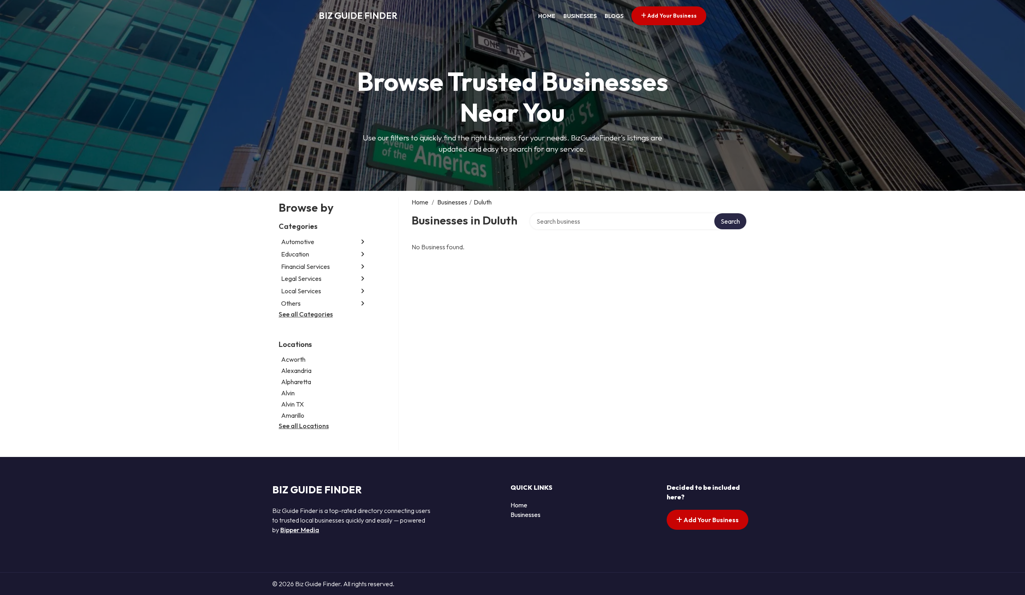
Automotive (297, 242)
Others (291, 303)
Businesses (580, 16)
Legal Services (301, 278)
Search (730, 221)
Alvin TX (292, 404)
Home (546, 16)
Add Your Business (671, 15)
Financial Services (305, 266)
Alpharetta (296, 382)
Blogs (614, 16)
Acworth (293, 359)
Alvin (288, 393)
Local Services (301, 291)
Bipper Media (299, 530)
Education (295, 254)
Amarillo (292, 415)
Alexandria (296, 371)
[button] (363, 242)
